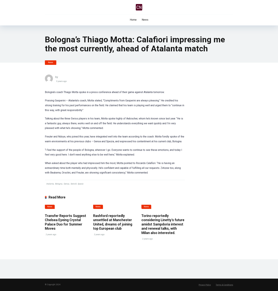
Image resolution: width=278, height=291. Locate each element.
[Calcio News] (139, 7)
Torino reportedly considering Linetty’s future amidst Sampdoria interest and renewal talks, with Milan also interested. (162, 224)
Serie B (73, 184)
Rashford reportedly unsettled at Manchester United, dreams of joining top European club (112, 222)
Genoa (66, 184)
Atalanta (50, 184)
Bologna (58, 184)
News (145, 19)
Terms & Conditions (224, 285)
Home (133, 19)
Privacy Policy (205, 285)
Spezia (80, 184)
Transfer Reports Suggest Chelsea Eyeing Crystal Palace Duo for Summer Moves (65, 222)
